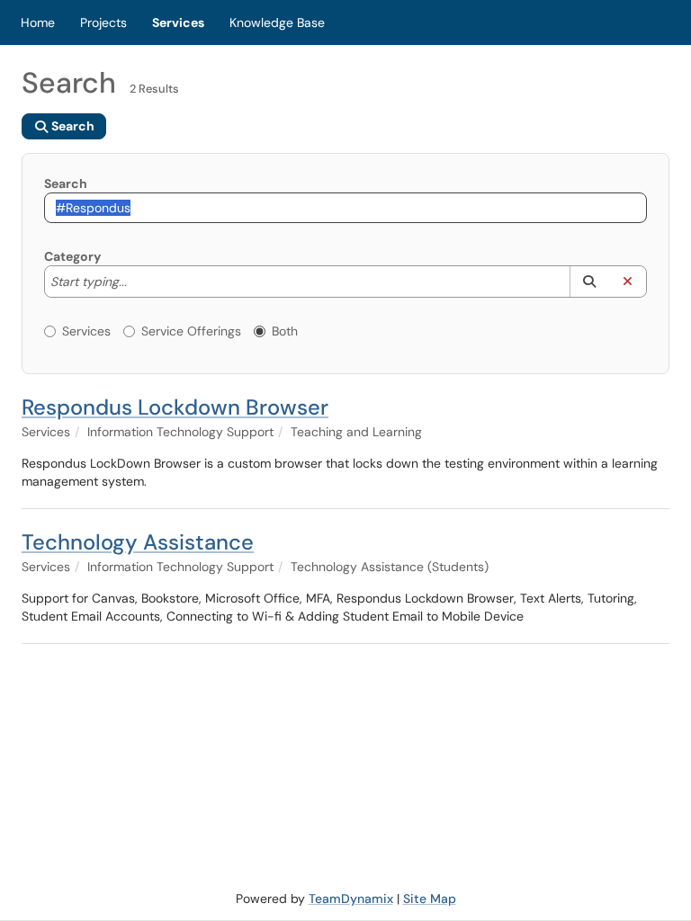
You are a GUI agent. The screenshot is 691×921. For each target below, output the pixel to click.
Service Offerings (191, 331)
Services (178, 22)
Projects (103, 22)
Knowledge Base (277, 22)
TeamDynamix (351, 898)
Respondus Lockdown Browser (175, 407)
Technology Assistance (138, 542)
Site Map (429, 898)
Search (65, 183)
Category (72, 256)
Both (285, 331)
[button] (589, 281)
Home (38, 22)
